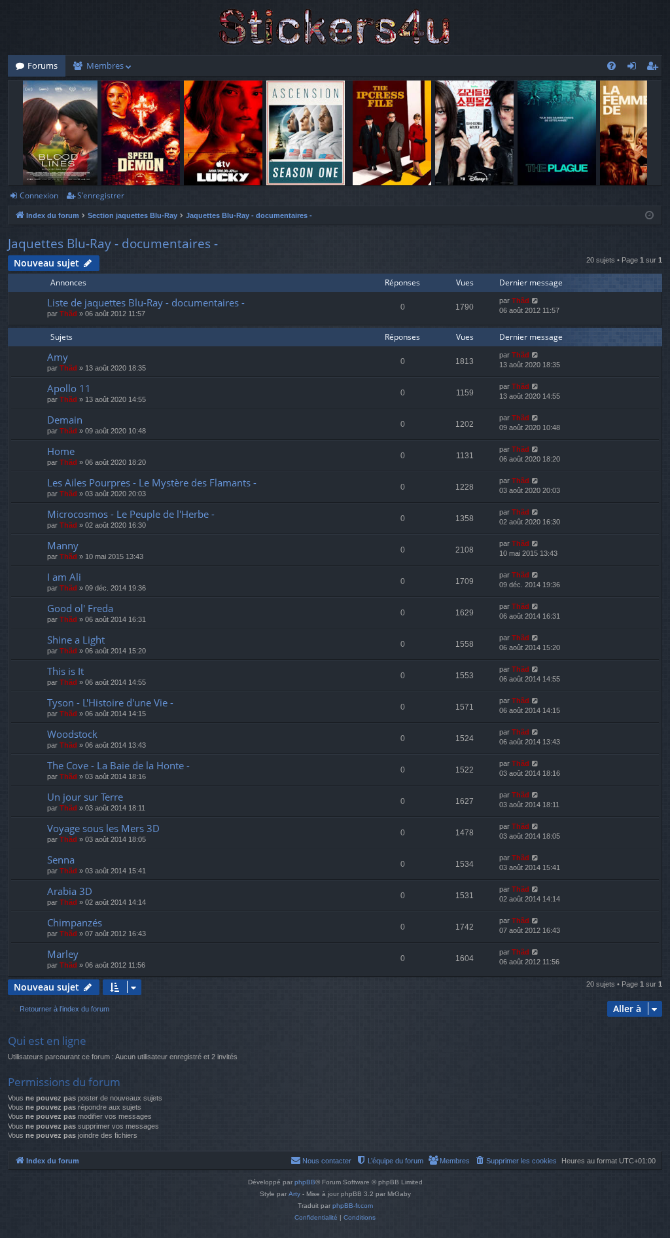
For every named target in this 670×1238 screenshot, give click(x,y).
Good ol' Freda (80, 608)
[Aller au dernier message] (535, 301)
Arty (294, 1193)
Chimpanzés (74, 922)
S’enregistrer (100, 195)
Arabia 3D (69, 891)
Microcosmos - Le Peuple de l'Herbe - (131, 513)
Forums (42, 65)
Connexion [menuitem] (634, 68)
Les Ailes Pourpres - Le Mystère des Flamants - (151, 482)
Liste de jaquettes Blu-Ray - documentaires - (146, 302)
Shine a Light (76, 639)
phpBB (304, 1182)
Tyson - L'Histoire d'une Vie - (110, 702)
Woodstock (72, 733)
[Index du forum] (335, 27)
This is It (65, 671)
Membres (105, 65)
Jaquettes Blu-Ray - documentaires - (113, 243)
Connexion (39, 195)
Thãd (68, 314)
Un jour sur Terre (85, 796)
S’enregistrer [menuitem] (655, 68)
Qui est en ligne (47, 1040)
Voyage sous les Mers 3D (103, 828)
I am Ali (64, 576)
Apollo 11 (69, 388)
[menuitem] (611, 66)
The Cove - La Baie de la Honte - (118, 765)
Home (61, 451)
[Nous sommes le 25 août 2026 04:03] (649, 215)
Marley (63, 953)
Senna (61, 859)
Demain (64, 419)
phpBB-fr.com (352, 1205)
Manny (63, 545)
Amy (57, 356)
